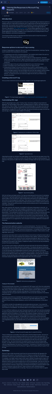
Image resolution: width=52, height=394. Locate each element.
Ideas (42, 382)
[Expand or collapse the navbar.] (2, 2)
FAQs (5, 384)
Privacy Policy (15, 382)
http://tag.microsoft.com (20, 28)
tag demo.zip (6, 15)
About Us (4, 382)
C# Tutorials (32, 382)
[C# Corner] (5, 2)
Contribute (44, 2)
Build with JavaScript (31, 386)
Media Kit (23, 382)
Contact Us (9, 382)
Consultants (38, 382)
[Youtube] (24, 380)
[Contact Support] (37, 380)
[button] (50, 2)
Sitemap (15, 384)
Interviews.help (45, 384)
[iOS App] (34, 380)
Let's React (32, 384)
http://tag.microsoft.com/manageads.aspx (36, 97)
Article (48, 12)
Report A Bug (47, 382)
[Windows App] (28, 380)
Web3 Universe (38, 384)
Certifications (9, 384)
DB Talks (27, 384)
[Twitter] (18, 380)
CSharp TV (23, 384)
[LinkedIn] (21, 380)
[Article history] (16, 12)
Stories (18, 384)
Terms (19, 382)
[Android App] (31, 380)
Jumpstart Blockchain (21, 386)
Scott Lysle (11, 12)
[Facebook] (15, 380)
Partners (27, 382)
